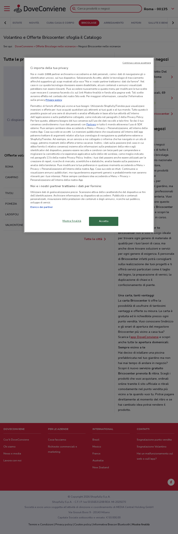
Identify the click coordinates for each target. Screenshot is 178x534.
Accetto (104, 221)
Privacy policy (54, 100)
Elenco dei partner (41, 207)
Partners (91, 124)
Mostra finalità (72, 221)
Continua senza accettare (136, 62)
